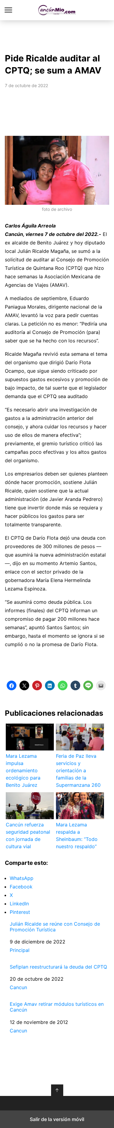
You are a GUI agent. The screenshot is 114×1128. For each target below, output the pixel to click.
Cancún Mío (57, 10)
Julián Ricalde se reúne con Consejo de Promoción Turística (55, 927)
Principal (19, 950)
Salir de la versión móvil (57, 1119)
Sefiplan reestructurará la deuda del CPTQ (58, 967)
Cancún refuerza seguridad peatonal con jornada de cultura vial (28, 835)
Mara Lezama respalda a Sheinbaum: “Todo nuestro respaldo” (77, 835)
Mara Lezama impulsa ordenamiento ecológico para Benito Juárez (23, 770)
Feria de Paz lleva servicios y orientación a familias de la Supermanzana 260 (78, 770)
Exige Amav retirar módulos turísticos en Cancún (57, 1007)
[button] (11, 685)
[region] (57, 35)
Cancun (18, 987)
